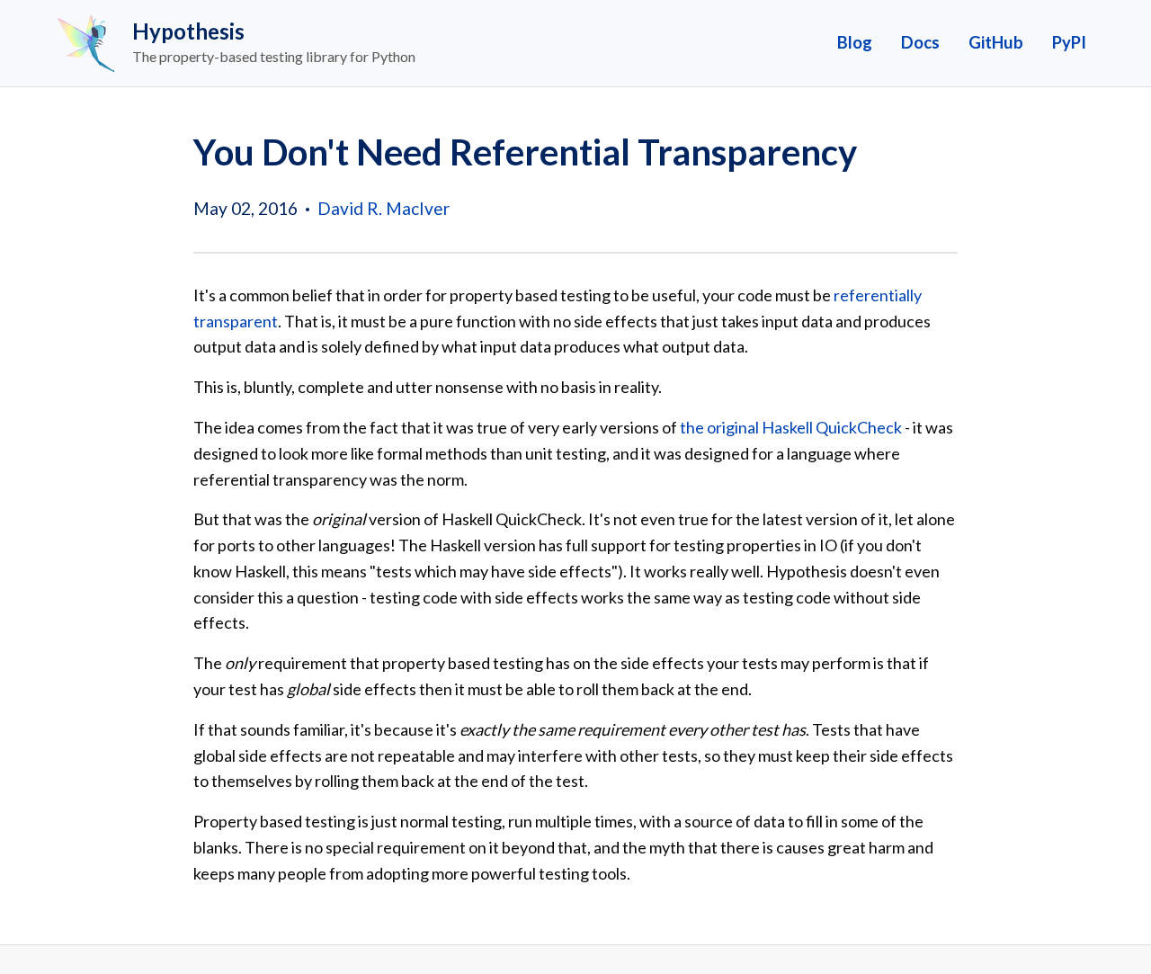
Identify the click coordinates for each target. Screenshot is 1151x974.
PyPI (1069, 42)
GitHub (995, 42)
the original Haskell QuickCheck (791, 427)
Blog (854, 42)
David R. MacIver (383, 208)
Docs (920, 42)
